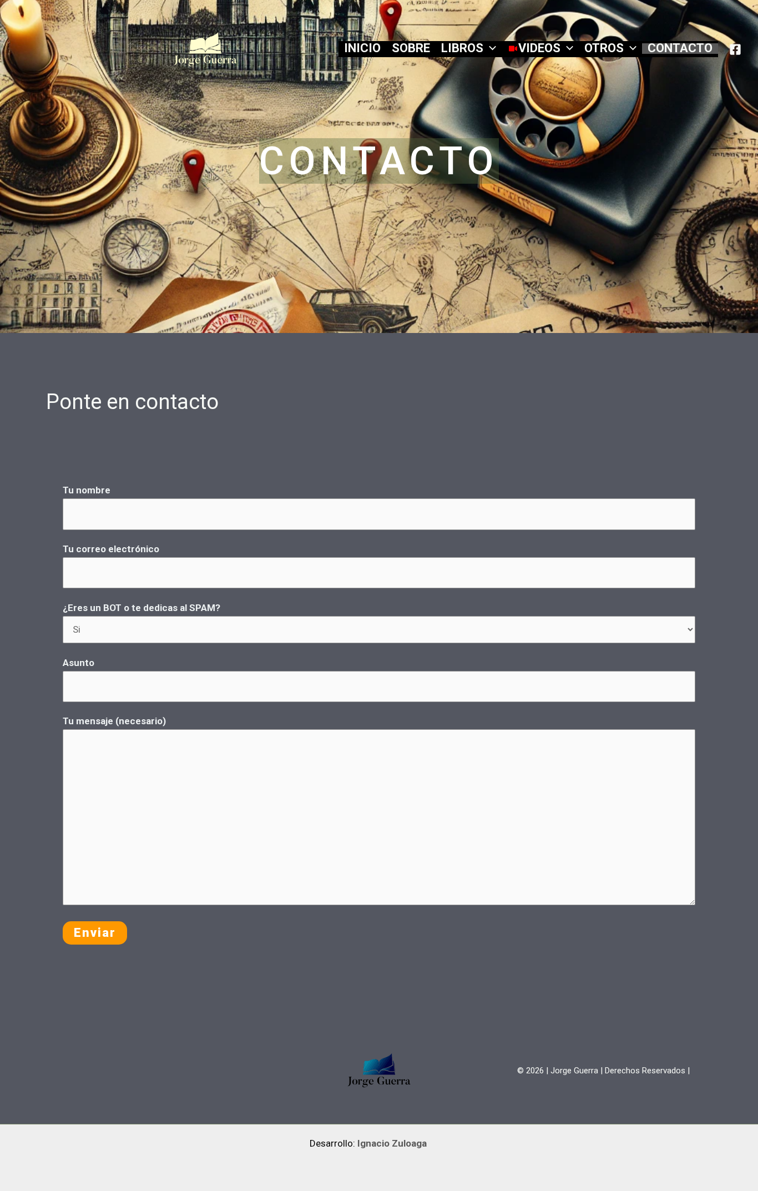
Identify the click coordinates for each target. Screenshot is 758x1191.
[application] (489, 48)
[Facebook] (735, 49)
